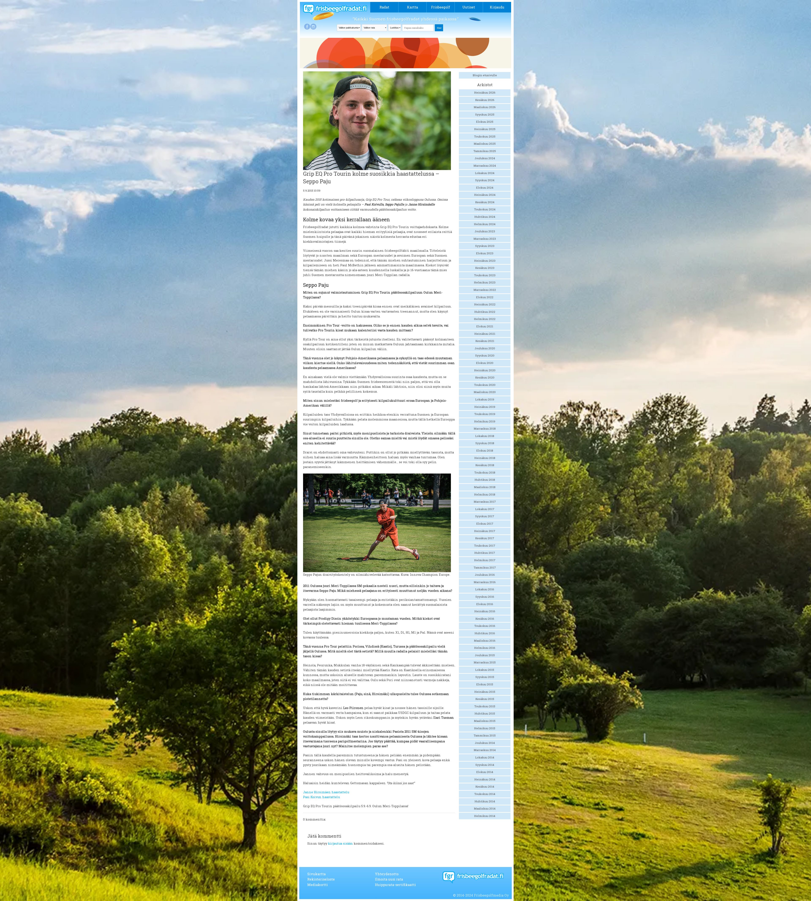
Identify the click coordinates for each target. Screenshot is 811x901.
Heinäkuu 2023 (484, 261)
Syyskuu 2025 (484, 114)
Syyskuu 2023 (484, 246)
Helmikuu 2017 (484, 560)
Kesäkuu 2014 (484, 786)
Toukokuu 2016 (484, 626)
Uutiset (468, 7)
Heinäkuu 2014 (484, 779)
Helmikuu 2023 (484, 282)
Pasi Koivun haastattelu (321, 797)
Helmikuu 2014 (484, 816)
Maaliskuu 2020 (485, 392)
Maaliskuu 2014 (484, 808)
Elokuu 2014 (484, 772)
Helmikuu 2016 (484, 648)
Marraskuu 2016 (485, 582)
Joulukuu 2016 (485, 575)
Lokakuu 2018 (484, 436)
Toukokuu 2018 (484, 472)
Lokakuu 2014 (484, 757)
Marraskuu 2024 (485, 165)
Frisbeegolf (440, 7)
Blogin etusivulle (485, 75)
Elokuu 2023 (484, 253)
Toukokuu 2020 (484, 385)
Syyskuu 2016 (484, 597)
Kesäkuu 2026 (484, 100)
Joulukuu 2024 (485, 158)
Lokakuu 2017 (484, 509)
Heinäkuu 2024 (484, 195)
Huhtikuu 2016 (485, 633)
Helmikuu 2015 (484, 728)
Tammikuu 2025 (485, 151)
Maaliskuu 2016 (484, 640)
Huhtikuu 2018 (485, 480)
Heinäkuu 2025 (484, 129)
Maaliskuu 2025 (485, 144)
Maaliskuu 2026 (485, 107)
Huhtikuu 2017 (484, 553)
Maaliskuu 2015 (484, 721)
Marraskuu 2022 (485, 290)
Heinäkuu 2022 (484, 304)
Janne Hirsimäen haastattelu (326, 792)
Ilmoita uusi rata (389, 879)
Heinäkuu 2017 (484, 531)
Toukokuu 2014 (484, 794)
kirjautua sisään (340, 843)
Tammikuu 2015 (485, 735)
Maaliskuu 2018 (484, 487)
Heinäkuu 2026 (484, 92)
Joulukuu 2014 (485, 743)
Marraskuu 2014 (485, 750)
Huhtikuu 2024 (484, 217)
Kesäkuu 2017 (484, 538)
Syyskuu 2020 (484, 355)
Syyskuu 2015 (484, 677)
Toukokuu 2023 (484, 275)
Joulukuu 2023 (485, 231)
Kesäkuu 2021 (484, 341)
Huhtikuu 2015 (485, 713)
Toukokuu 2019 (484, 414)
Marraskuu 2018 (485, 428)
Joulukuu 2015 (485, 655)
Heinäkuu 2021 (484, 334)
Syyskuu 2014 (484, 765)
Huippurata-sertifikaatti (395, 884)
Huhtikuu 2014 (485, 801)
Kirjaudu (497, 7)
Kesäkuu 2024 (484, 202)
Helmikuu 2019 (484, 421)
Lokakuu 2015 (484, 670)
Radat (384, 7)
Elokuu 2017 (484, 523)
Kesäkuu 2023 (484, 268)
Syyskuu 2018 (484, 443)
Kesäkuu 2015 (484, 699)
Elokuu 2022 (484, 297)
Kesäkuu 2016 (484, 619)
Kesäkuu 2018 (484, 465)
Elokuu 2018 (484, 450)
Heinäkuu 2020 (484, 370)
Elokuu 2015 (484, 684)
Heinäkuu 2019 (484, 407)
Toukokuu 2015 (484, 706)
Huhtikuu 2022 (484, 312)
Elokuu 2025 (484, 122)
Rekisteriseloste (321, 879)
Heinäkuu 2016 (484, 611)
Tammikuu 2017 (485, 567)
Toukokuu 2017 (484, 545)
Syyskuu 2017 (484, 516)
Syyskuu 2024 (484, 180)
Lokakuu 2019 (484, 399)
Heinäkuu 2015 (484, 692)
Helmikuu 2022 (484, 319)
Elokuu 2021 (484, 326)
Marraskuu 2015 (485, 662)
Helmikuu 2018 (484, 494)
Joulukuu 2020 (485, 348)
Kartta (412, 7)
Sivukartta (316, 874)
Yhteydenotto (387, 874)
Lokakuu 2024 (484, 173)
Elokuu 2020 (484, 363)
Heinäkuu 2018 (484, 458)
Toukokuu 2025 (484, 136)
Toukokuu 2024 (484, 209)
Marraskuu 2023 (485, 239)
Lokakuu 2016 (484, 589)
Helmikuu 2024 (484, 224)
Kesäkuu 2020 (484, 377)
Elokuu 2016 (484, 604)
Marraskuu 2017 (485, 502)
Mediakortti (317, 884)
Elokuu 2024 (484, 187)
